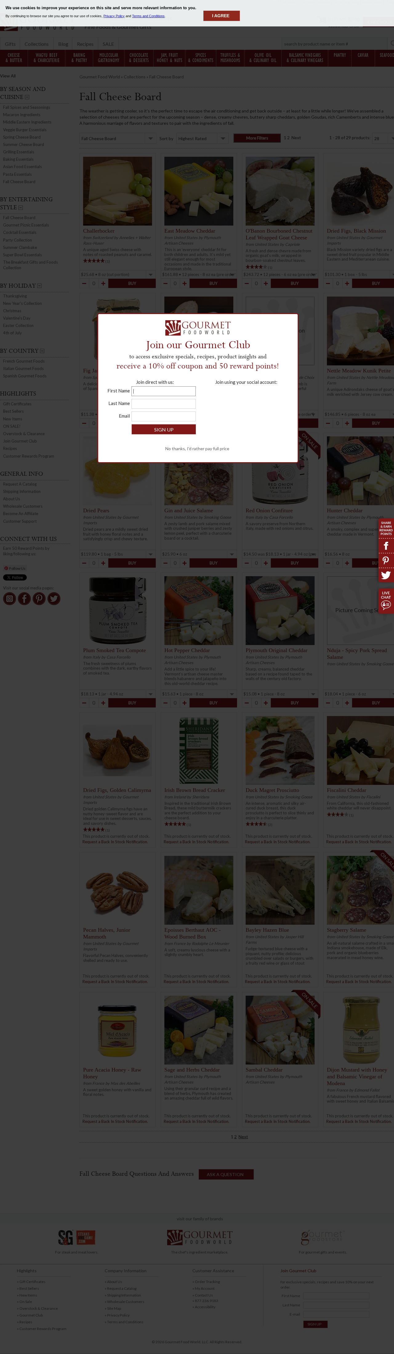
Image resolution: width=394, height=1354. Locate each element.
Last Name (119, 403)
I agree (220, 15)
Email (124, 416)
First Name (118, 390)
